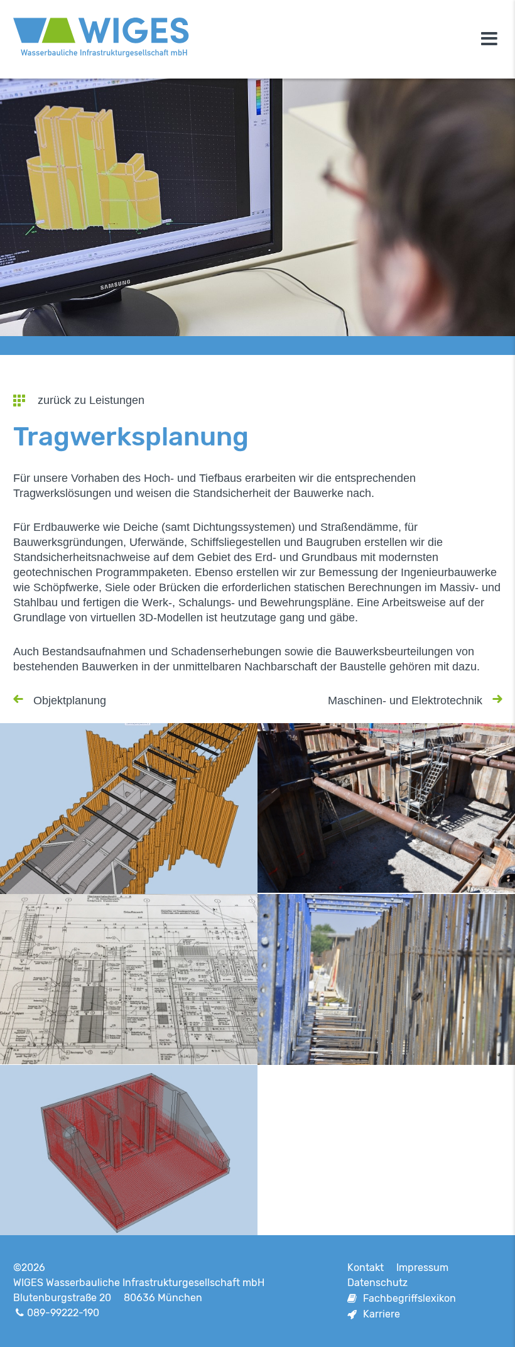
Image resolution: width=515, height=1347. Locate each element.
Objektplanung (69, 700)
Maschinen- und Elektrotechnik (405, 700)
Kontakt (365, 1267)
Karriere (381, 1314)
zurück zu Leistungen (91, 400)
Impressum (422, 1267)
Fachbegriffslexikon (409, 1298)
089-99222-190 (63, 1313)
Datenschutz (377, 1283)
